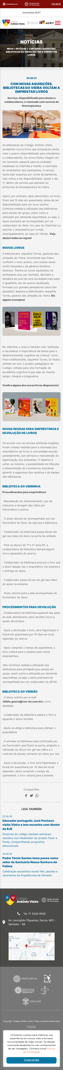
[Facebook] (26, 795)
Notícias (21, 49)
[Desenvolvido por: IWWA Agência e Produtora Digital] (31, 1026)
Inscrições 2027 (32, 12)
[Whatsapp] (37, 795)
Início (10, 49)
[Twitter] (31, 795)
